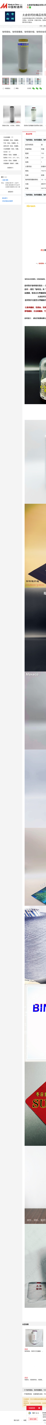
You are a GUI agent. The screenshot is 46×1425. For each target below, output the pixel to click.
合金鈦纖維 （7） (8, 137)
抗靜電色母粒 (38, 1394)
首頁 (41, 26)
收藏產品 (7, 88)
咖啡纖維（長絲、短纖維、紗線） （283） (16, 140)
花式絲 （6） (7, 152)
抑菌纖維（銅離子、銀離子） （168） (14, 163)
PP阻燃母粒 (28, 1394)
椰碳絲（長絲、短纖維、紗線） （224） (15, 155)
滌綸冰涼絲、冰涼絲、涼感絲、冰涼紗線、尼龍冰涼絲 (18, 126)
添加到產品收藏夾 (7, 201)
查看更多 (10, 168)
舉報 (17, 88)
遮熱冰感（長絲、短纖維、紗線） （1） (15, 146)
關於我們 (16, 1420)
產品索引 (5, 198)
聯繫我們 (26, 1420)
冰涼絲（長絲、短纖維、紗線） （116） (15, 161)
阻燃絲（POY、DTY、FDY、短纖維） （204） (17, 158)
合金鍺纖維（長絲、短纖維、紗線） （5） (16, 149)
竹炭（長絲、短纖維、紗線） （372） (14, 143)
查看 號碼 (5, 180)
